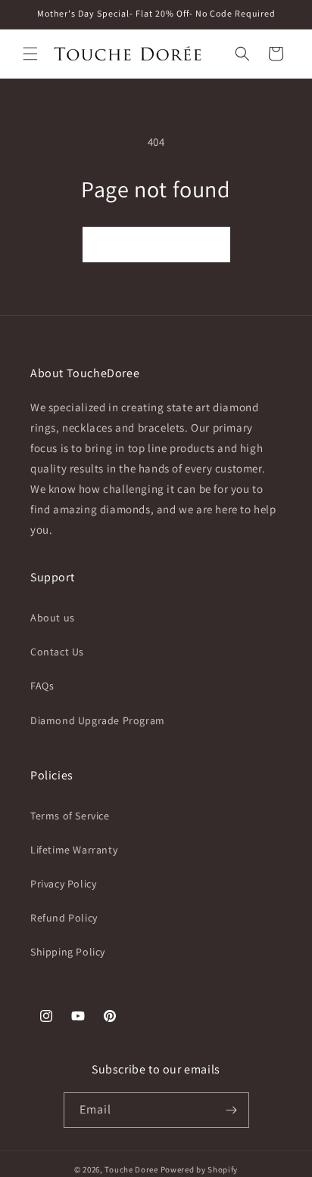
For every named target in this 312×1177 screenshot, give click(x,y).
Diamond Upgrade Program (97, 720)
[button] (30, 53)
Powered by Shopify (200, 1169)
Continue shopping (156, 244)
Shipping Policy (67, 952)
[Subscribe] (231, 1110)
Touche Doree (131, 1169)
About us (52, 617)
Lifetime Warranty (73, 849)
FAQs (42, 685)
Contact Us (57, 651)
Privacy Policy (63, 883)
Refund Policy (64, 918)
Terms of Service (70, 815)
